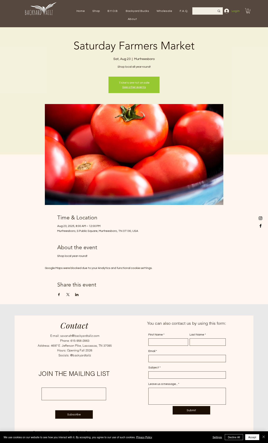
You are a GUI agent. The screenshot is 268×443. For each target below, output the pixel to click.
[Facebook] (260, 225)
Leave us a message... (163, 383)
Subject (153, 367)
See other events (134, 87)
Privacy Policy (144, 437)
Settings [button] (217, 437)
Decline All (234, 437)
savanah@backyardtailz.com (79, 336)
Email (151, 351)
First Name (155, 334)
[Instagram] (260, 218)
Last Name (197, 334)
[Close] (263, 437)
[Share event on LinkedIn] (77, 294)
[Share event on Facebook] (59, 294)
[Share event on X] (68, 294)
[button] (96, 11)
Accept (252, 437)
